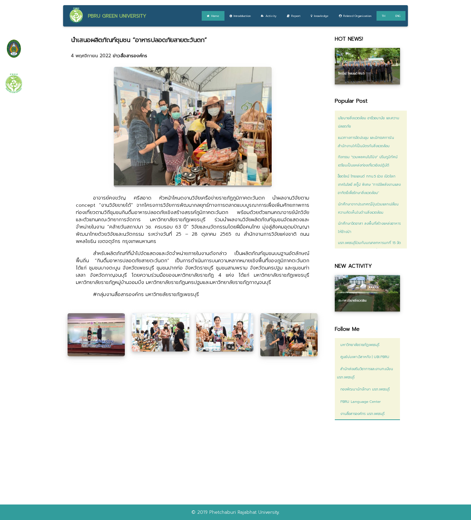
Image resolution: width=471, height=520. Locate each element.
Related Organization (357, 16)
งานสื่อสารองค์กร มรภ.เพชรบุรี (360, 413)
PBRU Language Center (359, 401)
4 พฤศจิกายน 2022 (92, 55)
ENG (397, 16)
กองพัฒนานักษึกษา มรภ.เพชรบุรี (363, 389)
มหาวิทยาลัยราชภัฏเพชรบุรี (358, 344)
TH (383, 16)
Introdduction (242, 16)
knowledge (321, 16)
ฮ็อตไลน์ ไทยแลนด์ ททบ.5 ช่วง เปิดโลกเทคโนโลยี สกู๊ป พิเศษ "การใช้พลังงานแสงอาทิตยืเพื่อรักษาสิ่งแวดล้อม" (369, 184)
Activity (271, 16)
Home (215, 16)
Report (295, 16)
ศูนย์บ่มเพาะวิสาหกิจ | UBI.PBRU (363, 356)
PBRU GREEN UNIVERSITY (117, 16)
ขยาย (96, 334)
